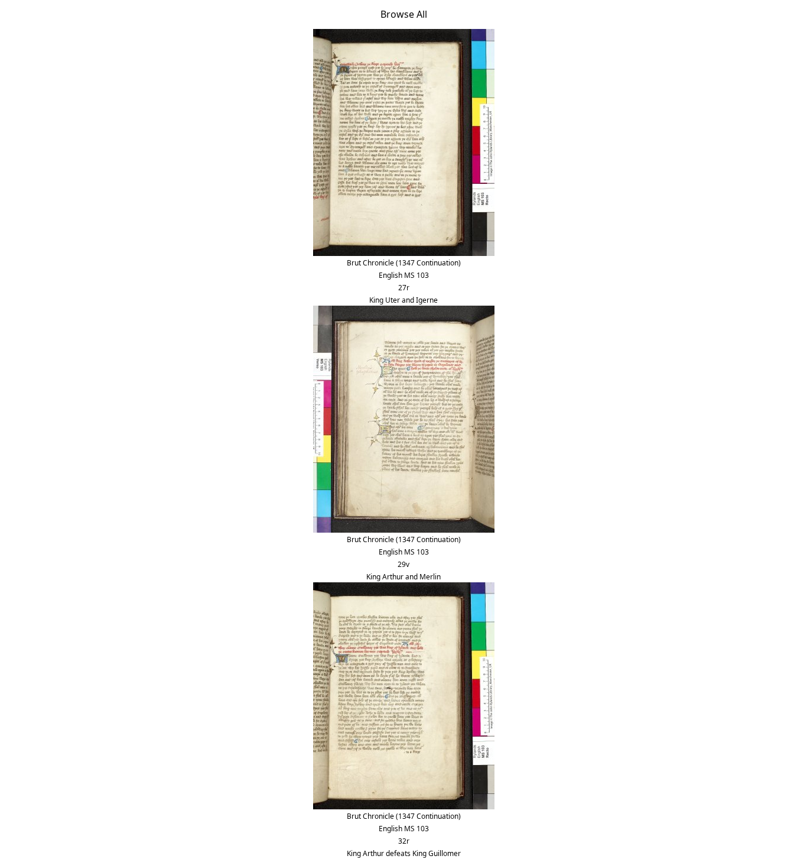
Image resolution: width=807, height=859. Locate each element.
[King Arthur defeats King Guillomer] (403, 694)
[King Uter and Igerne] (403, 141)
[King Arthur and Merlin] (403, 417)
